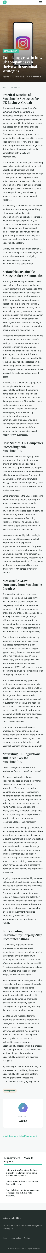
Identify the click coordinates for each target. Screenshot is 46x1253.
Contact (27, 1238)
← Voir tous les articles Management (20, 1136)
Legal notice (15, 1238)
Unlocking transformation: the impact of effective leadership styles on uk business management (22, 1173)
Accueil (5, 87)
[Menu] (40, 2)
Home (5, 1238)
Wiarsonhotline (12, 1218)
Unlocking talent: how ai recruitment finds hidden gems (22, 1182)
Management (10, 51)
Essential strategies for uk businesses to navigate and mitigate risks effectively (22, 1193)
